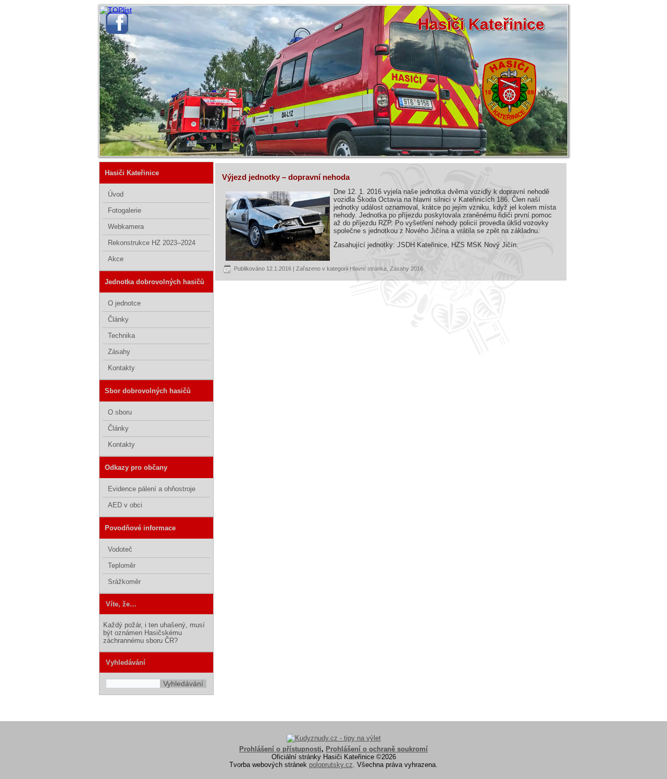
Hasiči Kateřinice (481, 24)
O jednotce (124, 303)
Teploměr (121, 565)
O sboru (120, 412)
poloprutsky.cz (331, 765)
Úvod (115, 194)
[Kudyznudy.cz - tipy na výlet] (334, 738)
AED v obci (125, 505)
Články (118, 319)
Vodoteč (120, 549)
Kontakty (121, 368)
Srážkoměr (124, 582)
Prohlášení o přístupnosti (280, 749)
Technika (121, 335)
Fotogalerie (124, 210)
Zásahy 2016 (406, 268)
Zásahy (119, 352)
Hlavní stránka (368, 268)
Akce (115, 259)
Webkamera (126, 226)
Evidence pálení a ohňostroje (151, 489)
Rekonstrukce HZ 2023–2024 (151, 243)
